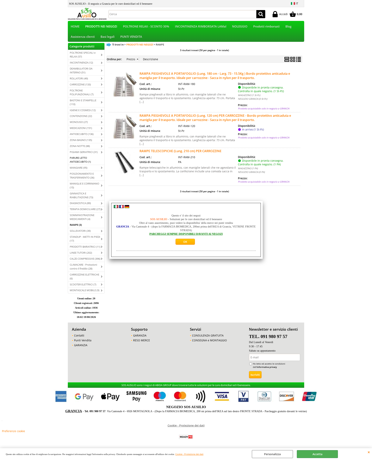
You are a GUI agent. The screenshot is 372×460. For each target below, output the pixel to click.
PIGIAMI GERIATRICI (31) (84, 152)
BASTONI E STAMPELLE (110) (83, 102)
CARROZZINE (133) (80, 84)
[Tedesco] (127, 207)
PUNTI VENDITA (131, 37)
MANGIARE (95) (78, 167)
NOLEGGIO (239, 26)
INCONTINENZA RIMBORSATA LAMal (200, 26)
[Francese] (121, 207)
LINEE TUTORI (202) (81, 252)
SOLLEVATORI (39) (80, 231)
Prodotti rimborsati (266, 26)
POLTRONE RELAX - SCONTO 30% (146, 26)
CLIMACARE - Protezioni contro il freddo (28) (83, 266)
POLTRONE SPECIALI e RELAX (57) (83, 54)
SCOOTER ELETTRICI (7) (83, 284)
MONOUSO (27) (79, 122)
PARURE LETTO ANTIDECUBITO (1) (80, 159)
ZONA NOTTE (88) (80, 146)
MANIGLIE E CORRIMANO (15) (84, 185)
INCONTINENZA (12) (81, 62)
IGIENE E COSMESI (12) (83, 110)
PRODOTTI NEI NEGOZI (101, 26)
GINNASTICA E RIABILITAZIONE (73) (81, 195)
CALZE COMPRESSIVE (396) (85, 258)
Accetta (317, 454)
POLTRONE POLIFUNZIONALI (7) (82, 92)
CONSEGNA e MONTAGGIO (209, 340)
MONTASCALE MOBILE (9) (84, 290)
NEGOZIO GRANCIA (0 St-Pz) (252, 98)
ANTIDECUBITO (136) (82, 134)
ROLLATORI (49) (79, 78)
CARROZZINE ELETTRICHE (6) (84, 276)
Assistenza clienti (83, 37)
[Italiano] (116, 207)
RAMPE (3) (76, 225)
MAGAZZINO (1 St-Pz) (249, 95)
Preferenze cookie (13, 431)
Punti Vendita (82, 340)
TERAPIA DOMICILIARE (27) (85, 209)
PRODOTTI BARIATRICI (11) (85, 246)
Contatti (79, 335)
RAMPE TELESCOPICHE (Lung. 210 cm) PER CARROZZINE (180, 151)
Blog (288, 26)
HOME (75, 26)
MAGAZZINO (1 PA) (248, 168)
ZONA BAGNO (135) (81, 140)
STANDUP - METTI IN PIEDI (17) (85, 238)
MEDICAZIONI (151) (81, 128)
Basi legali (108, 37)
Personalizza (272, 454)
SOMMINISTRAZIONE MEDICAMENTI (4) (82, 217)
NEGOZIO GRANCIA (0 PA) (251, 171)
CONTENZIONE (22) (81, 116)
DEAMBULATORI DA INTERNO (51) (81, 70)
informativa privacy (267, 367)
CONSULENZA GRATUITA (208, 335)
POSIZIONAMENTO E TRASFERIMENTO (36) (82, 175)
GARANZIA (80, 345)
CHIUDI (369, 452)
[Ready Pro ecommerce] (186, 436)
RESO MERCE (141, 340)
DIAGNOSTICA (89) (80, 203)
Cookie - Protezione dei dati (189, 454)
